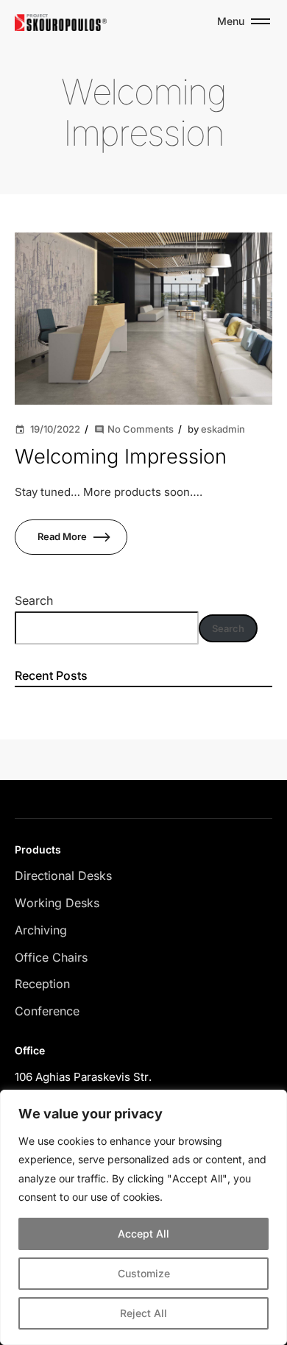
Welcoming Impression (121, 456)
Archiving (41, 930)
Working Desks (57, 902)
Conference (47, 1011)
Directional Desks (63, 875)
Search (34, 600)
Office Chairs (51, 957)
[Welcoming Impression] (143, 318)
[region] (143, 1217)
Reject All (143, 1313)
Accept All (143, 1233)
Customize (144, 1273)
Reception (42, 983)
